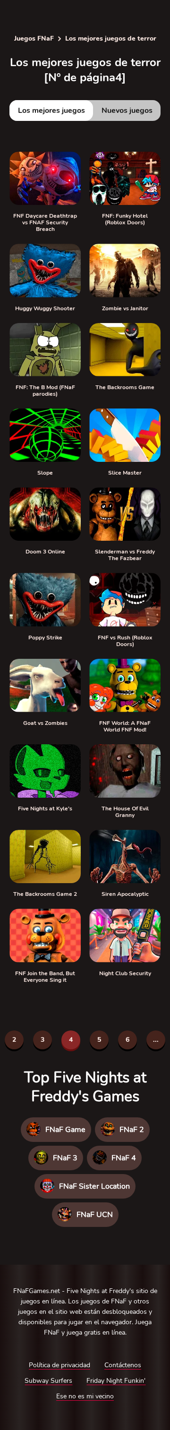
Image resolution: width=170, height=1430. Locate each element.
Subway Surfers (48, 1380)
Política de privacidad (59, 1365)
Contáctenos (122, 1365)
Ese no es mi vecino (85, 1396)
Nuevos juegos (127, 110)
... (156, 1039)
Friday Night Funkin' (115, 1380)
